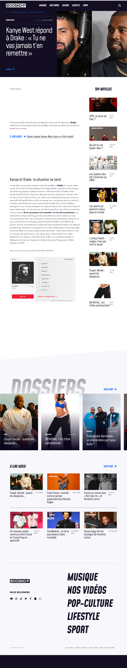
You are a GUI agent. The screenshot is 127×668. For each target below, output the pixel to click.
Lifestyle (76, 5)
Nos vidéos (54, 5)
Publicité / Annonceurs (81, 647)
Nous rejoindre (20, 592)
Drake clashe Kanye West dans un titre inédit (50, 137)
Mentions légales (93, 647)
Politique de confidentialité (107, 647)
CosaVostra (21, 647)
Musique (42, 5)
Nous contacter (69, 647)
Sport (85, 5)
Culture (65, 5)
